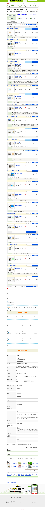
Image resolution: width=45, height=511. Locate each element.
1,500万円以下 (18, 474)
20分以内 (31, 309)
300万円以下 (8, 474)
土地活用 (14, 501)
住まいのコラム (28, 502)
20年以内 (27, 307)
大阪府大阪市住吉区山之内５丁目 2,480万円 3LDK (13, 170)
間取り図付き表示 (22, 22)
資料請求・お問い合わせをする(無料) (31, 24)
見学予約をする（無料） (28, 104)
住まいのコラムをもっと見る (31, 470)
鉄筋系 (8, 316)
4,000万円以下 (29, 474)
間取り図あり (36, 474)
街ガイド (25, 502)
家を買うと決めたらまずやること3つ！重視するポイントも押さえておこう (14, 463)
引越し (12, 502)
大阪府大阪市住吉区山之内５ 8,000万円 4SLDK (12, 85)
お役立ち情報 (7, 502)
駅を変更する (13, 15)
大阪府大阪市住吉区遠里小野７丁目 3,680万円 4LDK (13, 213)
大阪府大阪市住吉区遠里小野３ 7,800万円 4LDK (12, 61)
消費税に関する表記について (19, 497)
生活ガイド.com (37, 443)
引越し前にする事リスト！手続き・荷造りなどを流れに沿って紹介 (24, 466)
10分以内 (23, 309)
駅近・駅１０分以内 (9, 475)
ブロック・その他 (33, 316)
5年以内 (16, 307)
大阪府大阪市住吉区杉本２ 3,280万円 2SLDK (12, 39)
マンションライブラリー (16, 502)
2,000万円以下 (21, 474)
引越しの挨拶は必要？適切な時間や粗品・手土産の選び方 (35, 466)
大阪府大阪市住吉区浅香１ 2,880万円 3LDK (12, 139)
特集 (11, 502)
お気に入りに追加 (23, 24)
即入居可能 (19, 475)
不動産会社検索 (20, 502)
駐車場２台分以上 (22, 475)
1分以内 (12, 309)
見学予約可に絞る (21, 18)
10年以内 (20, 307)
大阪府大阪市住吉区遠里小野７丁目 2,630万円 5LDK (13, 244)
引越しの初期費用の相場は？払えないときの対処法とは (13, 466)
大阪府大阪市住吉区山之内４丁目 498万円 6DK (12, 265)
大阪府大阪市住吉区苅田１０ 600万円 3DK (12, 116)
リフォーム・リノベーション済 (28, 475)
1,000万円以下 (14, 474)
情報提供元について (8, 482)
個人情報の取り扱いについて (13, 497)
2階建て (16, 293)
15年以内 (24, 307)
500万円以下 (11, 474)
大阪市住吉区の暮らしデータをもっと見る (32, 447)
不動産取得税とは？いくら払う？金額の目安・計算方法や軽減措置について (24, 463)
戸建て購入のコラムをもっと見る (32, 468)
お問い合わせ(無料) (36, 50)
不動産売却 (12, 501)
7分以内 (19, 309)
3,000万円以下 (25, 474)
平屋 (8, 293)
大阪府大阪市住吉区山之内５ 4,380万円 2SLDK (12, 73)
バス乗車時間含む (9, 310)
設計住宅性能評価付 (18, 333)
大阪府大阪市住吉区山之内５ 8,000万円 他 (12, 104)
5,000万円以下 (32, 474)
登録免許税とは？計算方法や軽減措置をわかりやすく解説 (35, 463)
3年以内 (12, 307)
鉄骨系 (16, 316)
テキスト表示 (11, 22)
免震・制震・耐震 (9, 333)
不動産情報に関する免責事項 (13, 482)
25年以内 (31, 307)
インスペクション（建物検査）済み (34, 333)
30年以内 (35, 307)
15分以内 (27, 309)
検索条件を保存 (27, 18)
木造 (23, 316)
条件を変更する (11, 18)
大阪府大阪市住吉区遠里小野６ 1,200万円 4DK (12, 93)
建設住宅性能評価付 (25, 333)
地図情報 (35, 502)
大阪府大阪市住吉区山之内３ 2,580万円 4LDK (12, 28)
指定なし (9, 307)
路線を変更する (9, 15)
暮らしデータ (23, 502)
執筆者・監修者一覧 (32, 502)
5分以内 (16, 309)
